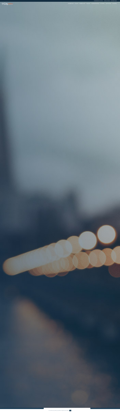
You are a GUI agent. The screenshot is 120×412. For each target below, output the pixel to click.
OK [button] (70, 410)
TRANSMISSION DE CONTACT (98, 0)
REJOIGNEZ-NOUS (114, 0)
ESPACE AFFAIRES (107, 0)
